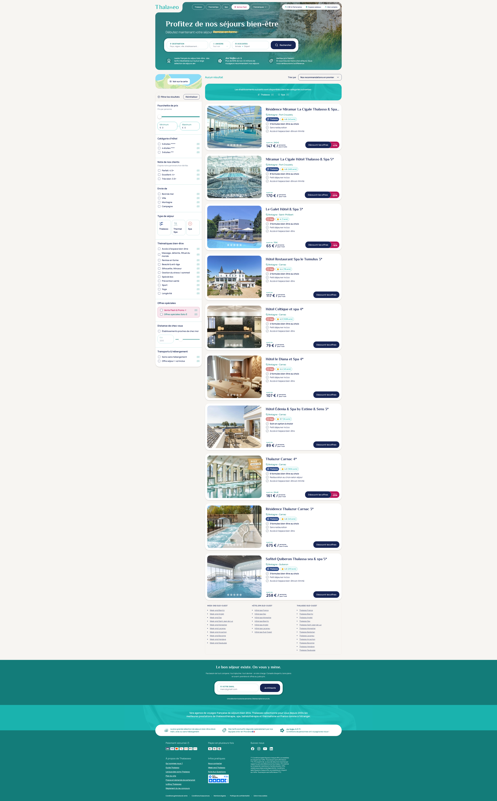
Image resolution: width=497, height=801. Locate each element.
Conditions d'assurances (201, 796)
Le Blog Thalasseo (173, 784)
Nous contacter (215, 763)
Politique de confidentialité (240, 796)
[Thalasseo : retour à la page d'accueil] (167, 7)
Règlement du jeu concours (178, 788)
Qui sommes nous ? (174, 763)
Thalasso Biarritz (306, 614)
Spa (285, 94)
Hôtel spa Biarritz (262, 621)
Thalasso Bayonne (306, 643)
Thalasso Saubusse (307, 650)
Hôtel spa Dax (260, 614)
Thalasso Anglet (306, 617)
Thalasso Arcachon (307, 639)
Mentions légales (220, 796)
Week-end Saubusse (218, 643)
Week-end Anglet (217, 614)
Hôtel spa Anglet (261, 625)
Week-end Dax (216, 617)
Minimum (164, 124)
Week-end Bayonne (218, 635)
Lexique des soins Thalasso (178, 771)
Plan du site (171, 776)
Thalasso (267, 94)
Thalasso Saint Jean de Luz (310, 625)
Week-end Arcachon (218, 632)
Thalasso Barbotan (307, 632)
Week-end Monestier (218, 625)
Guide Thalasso (172, 767)
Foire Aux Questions (217, 771)
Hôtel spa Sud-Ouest (263, 632)
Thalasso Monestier (307, 628)
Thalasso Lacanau (306, 635)
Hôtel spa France (262, 610)
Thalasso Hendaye (307, 646)
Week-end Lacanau (218, 628)
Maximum (186, 124)
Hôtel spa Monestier (263, 617)
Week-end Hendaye (218, 639)
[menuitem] (198, 7)
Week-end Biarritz (217, 610)
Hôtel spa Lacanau (262, 628)
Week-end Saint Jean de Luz (221, 621)
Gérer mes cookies (260, 796)
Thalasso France (306, 610)
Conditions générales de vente (177, 796)
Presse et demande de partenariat (180, 780)
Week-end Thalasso (216, 767)
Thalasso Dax (304, 621)
